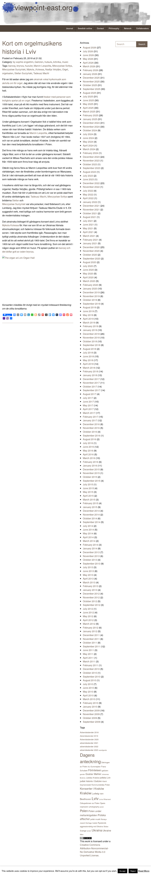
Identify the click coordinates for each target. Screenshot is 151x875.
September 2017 (91, 390)
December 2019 (91, 292)
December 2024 (91, 122)
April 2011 (88, 657)
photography (94, 806)
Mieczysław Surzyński (14, 69)
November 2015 (91, 473)
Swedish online (85, 28)
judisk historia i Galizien (91, 781)
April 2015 (88, 495)
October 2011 (90, 642)
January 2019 (90, 330)
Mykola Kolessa (10, 225)
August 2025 (89, 92)
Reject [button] (133, 871)
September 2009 (91, 721)
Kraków (85, 793)
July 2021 (88, 221)
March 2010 (89, 699)
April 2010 (88, 695)
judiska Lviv (105, 777)
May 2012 (88, 616)
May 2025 (88, 104)
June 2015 (88, 488)
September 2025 (91, 89)
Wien (81, 834)
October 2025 (90, 85)
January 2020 (90, 288)
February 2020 (90, 285)
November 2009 (91, 714)
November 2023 (91, 160)
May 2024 (88, 141)
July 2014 (88, 526)
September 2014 (91, 522)
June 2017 (88, 401)
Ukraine (107, 830)
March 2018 (89, 367)
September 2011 (91, 646)
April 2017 (88, 409)
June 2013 (88, 571)
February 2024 (90, 153)
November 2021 (91, 209)
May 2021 (88, 228)
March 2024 (89, 149)
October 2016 (90, 431)
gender (82, 774)
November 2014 (91, 514)
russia (94, 822)
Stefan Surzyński (23, 73)
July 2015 (88, 484)
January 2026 (90, 74)
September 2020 (91, 258)
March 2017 (89, 413)
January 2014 (90, 548)
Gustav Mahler (93, 774)
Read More (143, 870)
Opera (102, 803)
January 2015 (90, 507)
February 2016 (90, 462)
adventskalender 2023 (89, 750)
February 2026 (90, 70)
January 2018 (90, 375)
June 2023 (88, 179)
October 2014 (90, 518)
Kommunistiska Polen (101, 784)
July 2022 (88, 190)
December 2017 (91, 379)
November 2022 (91, 187)
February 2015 (90, 503)
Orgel (65, 69)
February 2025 (90, 115)
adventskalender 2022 (89, 746)
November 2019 (91, 296)
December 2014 (91, 510)
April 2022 (88, 198)
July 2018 (88, 352)
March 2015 (89, 499)
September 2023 (91, 168)
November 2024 (91, 126)
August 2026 (89, 47)
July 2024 (88, 134)
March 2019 (89, 322)
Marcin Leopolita (42, 65)
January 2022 (90, 202)
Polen (84, 810)
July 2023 (88, 175)
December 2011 (91, 635)
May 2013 (88, 575)
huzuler (29, 65)
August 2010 (89, 680)
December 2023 (91, 156)
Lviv (95, 798)
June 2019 (88, 311)
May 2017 (88, 405)
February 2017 (90, 416)
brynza (20, 65)
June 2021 (88, 224)
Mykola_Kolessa (35, 69)
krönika (57, 62)
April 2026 (88, 62)
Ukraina (97, 830)
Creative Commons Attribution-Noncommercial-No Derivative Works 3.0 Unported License (94, 850)
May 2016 (88, 450)
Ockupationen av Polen (89, 803)
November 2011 (91, 639)
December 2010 (91, 669)
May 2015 (88, 492)
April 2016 (88, 454)
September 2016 (91, 435)
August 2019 (89, 307)
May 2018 (88, 360)
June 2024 (88, 138)
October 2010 (90, 672)
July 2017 (88, 398)
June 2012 (88, 612)
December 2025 (91, 77)
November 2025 (91, 81)
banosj (11, 65)
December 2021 (91, 205)
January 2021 (90, 243)
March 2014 (89, 541)
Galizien (39, 62)
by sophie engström (23, 62)
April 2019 (88, 318)
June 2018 (88, 356)
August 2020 (89, 262)
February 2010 (90, 703)
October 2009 (90, 718)
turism (89, 831)
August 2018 (89, 349)
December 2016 (91, 424)
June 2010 (88, 687)
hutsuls (48, 62)
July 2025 (88, 96)
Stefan (15, 200)
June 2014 (88, 529)
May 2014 (88, 533)
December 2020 (91, 247)
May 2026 (88, 58)
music (65, 62)
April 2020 (88, 277)
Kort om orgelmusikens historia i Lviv (32, 47)
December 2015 (91, 469)
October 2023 (90, 164)
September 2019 (91, 303)
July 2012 (88, 608)
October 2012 (90, 601)
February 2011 (90, 665)
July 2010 (88, 684)
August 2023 (89, 171)
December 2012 (91, 593)
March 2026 (89, 66)
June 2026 (88, 55)
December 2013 (91, 552)
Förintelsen (94, 770)
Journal (69, 28)
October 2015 (90, 477)
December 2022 (91, 183)
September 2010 (91, 676)
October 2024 (90, 130)
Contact (100, 28)
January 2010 (90, 706)
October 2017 (90, 386)
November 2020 (91, 251)
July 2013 (88, 567)
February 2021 (90, 239)
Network (127, 28)
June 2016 (88, 446)
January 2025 (90, 119)
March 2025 (89, 111)
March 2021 (89, 236)
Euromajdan (96, 766)
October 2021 (90, 213)
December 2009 (91, 710)
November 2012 (91, 597)
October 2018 (90, 341)
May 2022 (88, 194)
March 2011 (89, 661)
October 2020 (90, 254)
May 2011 (88, 654)
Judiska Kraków (92, 777)
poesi (102, 807)
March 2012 (89, 623)
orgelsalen (7, 73)
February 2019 (90, 326)
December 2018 (91, 334)
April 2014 (88, 537)
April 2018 (88, 364)
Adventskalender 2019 (89, 736)
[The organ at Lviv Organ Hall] (37, 279)
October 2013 (90, 559)
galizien (105, 770)
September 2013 (91, 563)
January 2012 (90, 631)
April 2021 (88, 232)
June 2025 (88, 100)
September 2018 (91, 345)
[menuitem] (70, 28)
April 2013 (88, 578)
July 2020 (88, 266)
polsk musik (95, 819)
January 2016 (90, 465)
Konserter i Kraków (92, 788)
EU (89, 766)
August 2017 (89, 394)
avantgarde (103, 750)
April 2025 (88, 107)
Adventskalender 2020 (89, 739)
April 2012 (88, 620)
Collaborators (142, 28)
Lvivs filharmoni (105, 799)
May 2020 (88, 273)
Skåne (106, 826)
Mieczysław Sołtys (62, 65)
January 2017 (90, 420)
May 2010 (88, 691)
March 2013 (89, 582)
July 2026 (88, 51)
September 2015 (91, 480)
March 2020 (89, 281)
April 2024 (88, 145)
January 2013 (90, 590)
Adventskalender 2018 (89, 732)
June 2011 (88, 650)
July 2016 (88, 443)
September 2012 (91, 605)
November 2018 (91, 337)
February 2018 (90, 371)
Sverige (83, 830)
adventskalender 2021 (89, 743)
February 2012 (90, 627)
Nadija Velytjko (53, 69)
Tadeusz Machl (41, 73)
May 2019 (88, 315)
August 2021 (89, 217)
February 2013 (90, 586)
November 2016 (91, 428)
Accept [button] (122, 871)
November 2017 (91, 382)
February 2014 (90, 544)
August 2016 (89, 439)
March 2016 (89, 458)
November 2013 (91, 556)
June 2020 (88, 269)
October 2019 (90, 300)
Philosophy (114, 28)
